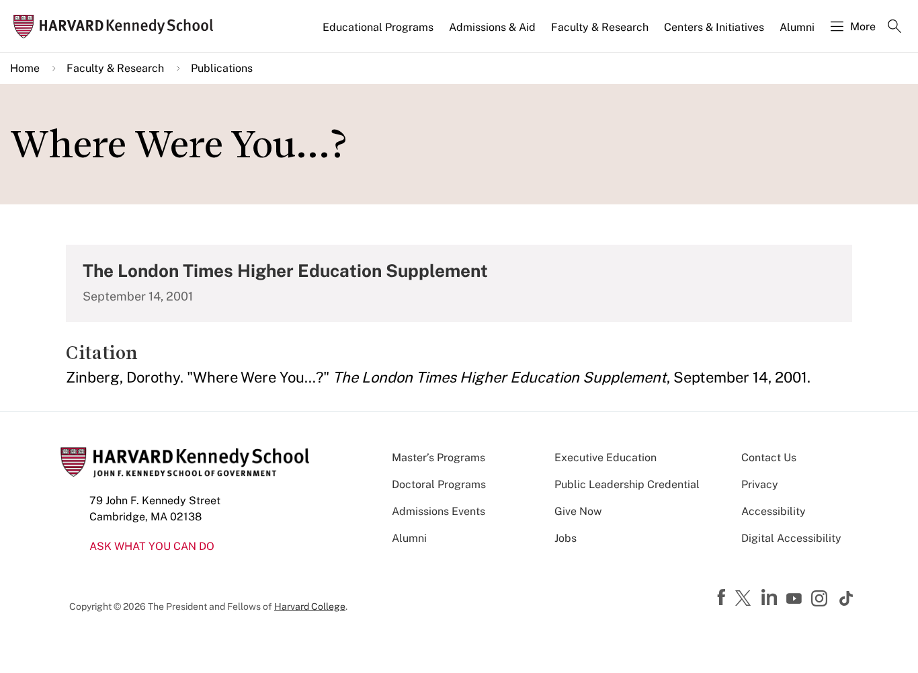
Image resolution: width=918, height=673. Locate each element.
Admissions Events (438, 511)
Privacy (759, 484)
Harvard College (309, 606)
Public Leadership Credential (627, 484)
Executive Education (605, 457)
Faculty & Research (600, 27)
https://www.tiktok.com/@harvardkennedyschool (847, 598)
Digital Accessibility (791, 538)
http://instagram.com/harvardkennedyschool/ (821, 599)
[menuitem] (379, 32)
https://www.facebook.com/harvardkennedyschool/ (723, 597)
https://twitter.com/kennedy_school (745, 599)
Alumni (797, 27)
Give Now (577, 511)
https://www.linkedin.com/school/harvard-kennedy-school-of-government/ (771, 597)
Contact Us (768, 457)
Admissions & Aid (492, 27)
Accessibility (773, 511)
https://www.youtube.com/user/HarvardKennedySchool (796, 599)
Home (25, 68)
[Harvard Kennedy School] (117, 26)
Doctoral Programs (439, 484)
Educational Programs (378, 27)
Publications (222, 68)
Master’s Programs (438, 457)
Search (894, 27)
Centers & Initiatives (714, 27)
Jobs (565, 538)
